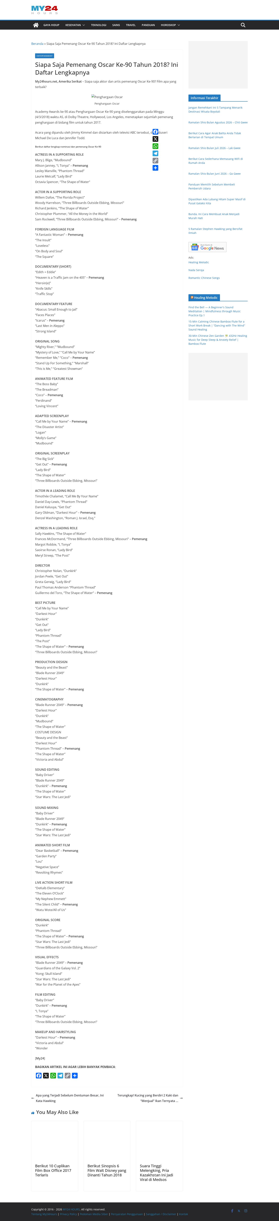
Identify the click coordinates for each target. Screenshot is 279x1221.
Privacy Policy (68, 1214)
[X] (155, 139)
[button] (83, 25)
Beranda (37, 44)
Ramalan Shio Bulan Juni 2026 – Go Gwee (214, 173)
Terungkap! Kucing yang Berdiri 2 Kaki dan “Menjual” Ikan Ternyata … (147, 1098)
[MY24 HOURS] (35, 25)
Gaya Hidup (51, 25)
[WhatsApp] (155, 146)
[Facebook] (155, 131)
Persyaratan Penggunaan (127, 1214)
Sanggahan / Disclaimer (161, 1214)
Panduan (148, 25)
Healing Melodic (198, 262)
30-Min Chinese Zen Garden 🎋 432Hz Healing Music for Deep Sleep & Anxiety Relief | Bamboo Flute (217, 339)
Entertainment (45, 55)
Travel (131, 25)
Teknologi (98, 25)
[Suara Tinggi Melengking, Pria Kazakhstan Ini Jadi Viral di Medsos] (159, 1124)
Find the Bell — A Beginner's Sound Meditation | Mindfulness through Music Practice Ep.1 (214, 311)
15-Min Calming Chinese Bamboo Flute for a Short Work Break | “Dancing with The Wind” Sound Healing (216, 325)
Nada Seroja (196, 270)
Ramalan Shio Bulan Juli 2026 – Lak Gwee (214, 148)
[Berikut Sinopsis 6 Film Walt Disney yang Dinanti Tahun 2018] (107, 1124)
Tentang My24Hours (44, 1214)
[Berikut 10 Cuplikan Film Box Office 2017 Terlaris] (54, 1124)
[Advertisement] (218, 64)
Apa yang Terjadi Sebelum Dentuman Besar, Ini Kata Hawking (70, 1098)
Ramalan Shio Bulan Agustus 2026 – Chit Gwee (218, 122)
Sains (116, 25)
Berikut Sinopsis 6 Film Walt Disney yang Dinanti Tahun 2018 (106, 1170)
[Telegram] (155, 153)
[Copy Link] (155, 160)
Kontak (183, 1214)
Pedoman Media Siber (94, 1214)
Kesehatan (73, 25)
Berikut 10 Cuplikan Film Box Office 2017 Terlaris (53, 1170)
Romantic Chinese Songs (204, 278)
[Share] (155, 167)
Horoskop (168, 25)
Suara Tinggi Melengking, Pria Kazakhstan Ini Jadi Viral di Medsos (156, 1172)
